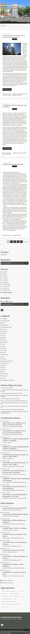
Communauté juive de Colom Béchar (15, 508)
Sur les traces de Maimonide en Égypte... (16, 514)
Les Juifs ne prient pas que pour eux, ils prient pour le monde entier (14, 36)
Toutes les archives (7, 292)
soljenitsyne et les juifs (19, 596)
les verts (22, 591)
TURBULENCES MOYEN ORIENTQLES (13, 164)
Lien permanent (7, 94)
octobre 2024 (6, 288)
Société (9, 95)
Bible (3, 323)
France (3, 335)
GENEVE (4, 337)
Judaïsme (23, 94)
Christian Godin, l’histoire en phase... (15, 528)
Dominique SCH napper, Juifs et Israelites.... (13, 565)
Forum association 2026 (6, 409)
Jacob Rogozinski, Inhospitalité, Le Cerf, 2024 (15, 495)
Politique (4, 359)
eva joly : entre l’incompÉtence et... (9, 591)
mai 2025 (5, 274)
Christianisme (5, 325)
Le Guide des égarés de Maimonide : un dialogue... (16, 440)
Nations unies (5, 354)
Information (23, 153)
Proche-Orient (5, 363)
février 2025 (5, 280)
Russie (4, 154)
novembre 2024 (6, 286)
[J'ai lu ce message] (28, 630)
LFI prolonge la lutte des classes (8, 393)
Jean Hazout (7, 423)
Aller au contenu (4, 1)
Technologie (8, 154)
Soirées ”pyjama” (5, 398)
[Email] (2, 16)
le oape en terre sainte (6, 596)
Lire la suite (7, 89)
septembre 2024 (6, 290)
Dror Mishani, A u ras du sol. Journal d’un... (14, 573)
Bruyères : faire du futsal (6, 400)
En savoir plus (8, 632)
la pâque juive (4, 606)
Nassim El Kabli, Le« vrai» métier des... (15, 487)
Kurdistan (4, 350)
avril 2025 (5, 276)
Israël (3, 346)
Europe (4, 333)
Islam (3, 344)
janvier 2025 (5, 282)
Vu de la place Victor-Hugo (12, 5)
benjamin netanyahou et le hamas (9, 601)
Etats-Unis (4, 331)
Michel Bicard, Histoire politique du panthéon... (14, 521)
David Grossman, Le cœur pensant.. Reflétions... (14, 471)
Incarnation (11, 387)
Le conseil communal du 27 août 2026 (9, 390)
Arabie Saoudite (6, 320)
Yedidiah (5, 439)
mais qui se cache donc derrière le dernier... (11, 604)
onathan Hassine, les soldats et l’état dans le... (15, 535)
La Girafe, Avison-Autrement (20, 400)
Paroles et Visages (15, 398)
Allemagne (4, 318)
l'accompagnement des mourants (9, 599)
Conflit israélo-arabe (7, 327)
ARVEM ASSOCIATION (18, 409)
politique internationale (7, 361)
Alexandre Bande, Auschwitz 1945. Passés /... (16, 456)
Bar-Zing (20, 393)
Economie (4, 329)
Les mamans (3, 387)
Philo (3, 357)
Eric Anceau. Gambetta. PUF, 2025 (14, 550)
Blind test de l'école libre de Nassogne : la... (11, 395)
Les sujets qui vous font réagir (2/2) (9, 406)
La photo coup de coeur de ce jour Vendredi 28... (12, 411)
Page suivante (26, 241)
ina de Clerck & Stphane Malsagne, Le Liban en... (15, 557)
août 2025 (5, 272)
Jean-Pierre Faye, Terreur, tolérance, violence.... (15, 543)
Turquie (4, 378)
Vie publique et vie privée (16, 95)
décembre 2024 (6, 284)
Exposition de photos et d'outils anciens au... (11, 402)
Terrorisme (4, 376)
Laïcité (3, 352)
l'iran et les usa (4, 593)
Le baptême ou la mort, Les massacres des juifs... (14, 424)
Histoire (19, 94)
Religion (4, 365)
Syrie (3, 371)
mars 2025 (5, 278)
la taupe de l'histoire (15, 593)
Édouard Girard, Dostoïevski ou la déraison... (16, 479)
